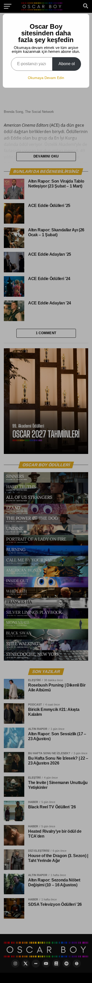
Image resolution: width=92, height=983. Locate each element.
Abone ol (67, 64)
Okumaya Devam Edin (46, 78)
